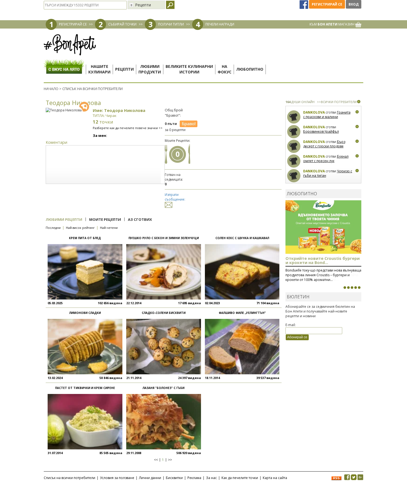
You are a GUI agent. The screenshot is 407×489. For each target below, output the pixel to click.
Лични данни (150, 477)
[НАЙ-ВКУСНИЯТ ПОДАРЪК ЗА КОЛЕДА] (352, 287)
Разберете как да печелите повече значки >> (128, 128)
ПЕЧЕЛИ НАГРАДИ (219, 24)
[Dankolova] (294, 117)
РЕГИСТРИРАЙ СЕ (73, 24)
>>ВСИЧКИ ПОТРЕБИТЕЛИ (337, 102)
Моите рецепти (105, 219)
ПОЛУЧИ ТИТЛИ (171, 24)
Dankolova (314, 112)
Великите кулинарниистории (189, 69)
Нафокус (224, 69)
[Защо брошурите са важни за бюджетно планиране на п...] (359, 287)
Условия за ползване (117, 477)
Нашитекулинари (99, 69)
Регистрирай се (327, 4)
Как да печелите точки (239, 477)
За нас (211, 477)
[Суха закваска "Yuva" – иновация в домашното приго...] (344, 287)
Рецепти (124, 69)
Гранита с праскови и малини (327, 114)
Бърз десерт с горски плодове (324, 144)
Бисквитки (174, 477)
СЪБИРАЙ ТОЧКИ (122, 24)
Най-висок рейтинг (80, 228)
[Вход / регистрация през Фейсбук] (304, 4)
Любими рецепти (64, 219)
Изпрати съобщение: (175, 197)
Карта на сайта (275, 477)
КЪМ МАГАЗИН (332, 24)
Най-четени (109, 228)
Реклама (194, 477)
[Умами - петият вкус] (355, 287)
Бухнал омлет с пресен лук (326, 158)
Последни (53, 228)
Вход (354, 4)
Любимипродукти (149, 69)
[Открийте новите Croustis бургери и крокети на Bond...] (348, 287)
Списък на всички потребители (69, 477)
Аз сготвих (140, 219)
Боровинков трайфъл (321, 131)
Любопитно (249, 69)
